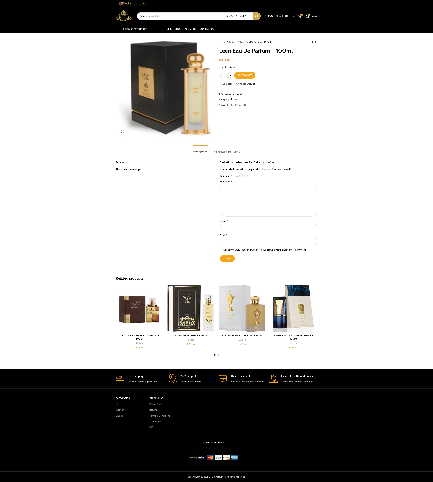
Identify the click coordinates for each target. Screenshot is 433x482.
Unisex (232, 42)
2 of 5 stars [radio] (239, 176)
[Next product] (315, 42)
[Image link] (214, 456)
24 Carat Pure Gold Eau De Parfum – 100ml (139, 337)
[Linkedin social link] (240, 105)
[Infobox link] (139, 378)
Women (120, 409)
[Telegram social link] (244, 105)
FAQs (152, 427)
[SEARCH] (257, 16)
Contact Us (155, 421)
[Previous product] (309, 42)
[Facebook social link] (228, 105)
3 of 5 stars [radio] (242, 176)
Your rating (226, 176)
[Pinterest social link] (236, 105)
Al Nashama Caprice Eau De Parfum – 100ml (293, 337)
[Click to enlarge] (122, 132)
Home (222, 42)
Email (223, 235)
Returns (153, 409)
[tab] (200, 150)
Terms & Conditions (159, 415)
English (127, 3)
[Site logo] (124, 15)
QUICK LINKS (156, 398)
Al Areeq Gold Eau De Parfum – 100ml (242, 335)
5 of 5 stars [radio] (247, 176)
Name (224, 221)
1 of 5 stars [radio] (237, 176)
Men (118, 404)
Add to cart (245, 75)
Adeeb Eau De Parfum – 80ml (191, 335)
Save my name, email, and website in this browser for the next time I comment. (264, 249)
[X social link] (232, 105)
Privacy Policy (156, 404)
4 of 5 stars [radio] (244, 176)
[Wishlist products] (292, 16)
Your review (226, 181)
